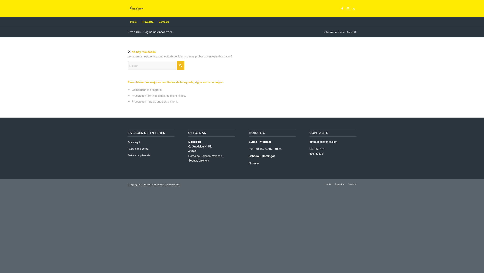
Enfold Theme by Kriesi (168, 184)
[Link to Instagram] (348, 8)
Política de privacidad (139, 155)
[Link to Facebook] (342, 8)
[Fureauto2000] (136, 8)
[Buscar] (353, 22)
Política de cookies (138, 149)
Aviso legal (134, 142)
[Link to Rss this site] (353, 8)
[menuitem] (133, 22)
